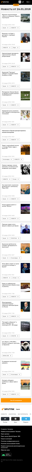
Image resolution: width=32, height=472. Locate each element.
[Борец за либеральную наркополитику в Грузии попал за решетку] (25, 287)
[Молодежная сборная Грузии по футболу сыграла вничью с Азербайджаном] (25, 95)
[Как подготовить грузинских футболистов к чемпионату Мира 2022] (25, 189)
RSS (19, 436)
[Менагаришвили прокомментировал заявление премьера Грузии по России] (25, 307)
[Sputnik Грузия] (5, 2)
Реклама (18, 431)
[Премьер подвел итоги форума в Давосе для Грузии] (25, 229)
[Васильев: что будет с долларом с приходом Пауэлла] (25, 38)
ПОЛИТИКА (14, 238)
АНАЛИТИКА (12, 414)
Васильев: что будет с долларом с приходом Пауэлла (8, 35)
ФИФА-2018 (6, 355)
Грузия (4, 27)
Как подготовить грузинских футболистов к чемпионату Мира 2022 (10, 186)
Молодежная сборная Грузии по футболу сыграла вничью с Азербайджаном (10, 93)
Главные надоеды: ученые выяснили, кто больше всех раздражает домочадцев (10, 166)
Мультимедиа (6, 159)
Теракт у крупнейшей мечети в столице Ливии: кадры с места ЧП (10, 147)
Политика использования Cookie (10, 443)
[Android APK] (6, 455)
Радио (14, 47)
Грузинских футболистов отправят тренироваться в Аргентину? (9, 245)
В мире (14, 179)
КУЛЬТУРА (13, 336)
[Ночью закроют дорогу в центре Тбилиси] (25, 209)
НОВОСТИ (13, 27)
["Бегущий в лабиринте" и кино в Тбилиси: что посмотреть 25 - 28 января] (25, 326)
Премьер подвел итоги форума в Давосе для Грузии (10, 225)
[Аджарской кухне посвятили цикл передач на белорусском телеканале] (25, 115)
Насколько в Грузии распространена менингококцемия (14, 131)
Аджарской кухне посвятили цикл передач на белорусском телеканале (11, 112)
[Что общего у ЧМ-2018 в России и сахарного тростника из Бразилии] (25, 346)
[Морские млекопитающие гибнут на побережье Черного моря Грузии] (25, 18)
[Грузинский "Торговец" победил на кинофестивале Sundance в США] (25, 77)
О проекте (4, 429)
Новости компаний (6, 439)
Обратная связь (5, 450)
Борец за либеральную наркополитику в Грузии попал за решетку (11, 285)
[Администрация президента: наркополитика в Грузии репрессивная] (25, 57)
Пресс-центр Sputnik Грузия (9, 436)
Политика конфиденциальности (10, 441)
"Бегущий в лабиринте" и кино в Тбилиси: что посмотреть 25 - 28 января (10, 323)
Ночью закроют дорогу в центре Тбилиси (9, 205)
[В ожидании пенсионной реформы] (25, 365)
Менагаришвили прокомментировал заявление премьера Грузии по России (10, 305)
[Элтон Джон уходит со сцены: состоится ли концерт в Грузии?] (25, 268)
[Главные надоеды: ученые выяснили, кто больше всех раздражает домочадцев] (25, 169)
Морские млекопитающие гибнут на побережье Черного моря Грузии (11, 16)
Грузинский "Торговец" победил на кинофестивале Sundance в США (10, 74)
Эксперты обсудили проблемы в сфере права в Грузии (10, 382)
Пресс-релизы (5, 434)
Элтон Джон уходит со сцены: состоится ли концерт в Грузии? (10, 265)
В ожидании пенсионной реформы (9, 362)
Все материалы (23, 414)
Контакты (10, 429)
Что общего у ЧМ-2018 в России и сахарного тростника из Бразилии (11, 343)
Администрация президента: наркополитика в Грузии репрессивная (10, 55)
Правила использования (8, 431)
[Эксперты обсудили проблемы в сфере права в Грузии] (25, 385)
